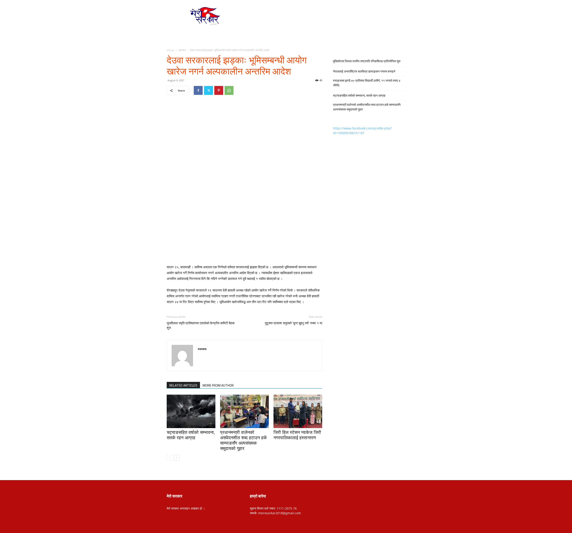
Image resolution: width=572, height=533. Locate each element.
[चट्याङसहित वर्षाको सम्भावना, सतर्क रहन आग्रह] (191, 411)
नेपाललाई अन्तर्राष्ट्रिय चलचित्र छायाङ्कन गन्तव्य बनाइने (364, 71)
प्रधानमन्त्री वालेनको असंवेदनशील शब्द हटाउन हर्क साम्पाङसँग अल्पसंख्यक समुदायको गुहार (367, 107)
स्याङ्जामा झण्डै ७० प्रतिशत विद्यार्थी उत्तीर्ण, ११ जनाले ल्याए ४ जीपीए (366, 83)
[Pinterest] (218, 90)
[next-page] (176, 457)
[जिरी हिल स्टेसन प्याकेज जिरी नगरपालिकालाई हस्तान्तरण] (297, 411)
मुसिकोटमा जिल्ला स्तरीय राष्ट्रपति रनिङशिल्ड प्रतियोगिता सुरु (367, 61)
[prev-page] (169, 457)
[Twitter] (208, 90)
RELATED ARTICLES (183, 385)
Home (170, 50)
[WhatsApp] (229, 90)
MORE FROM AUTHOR (218, 385)
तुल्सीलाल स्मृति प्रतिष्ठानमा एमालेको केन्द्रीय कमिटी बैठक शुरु (201, 325)
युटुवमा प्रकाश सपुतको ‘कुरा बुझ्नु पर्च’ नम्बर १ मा (293, 323)
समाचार (182, 50)
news (202, 348)
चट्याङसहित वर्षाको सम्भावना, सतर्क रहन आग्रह (359, 95)
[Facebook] (198, 90)
